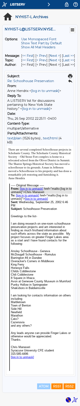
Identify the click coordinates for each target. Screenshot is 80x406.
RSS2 (69, 386)
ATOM (44, 386)
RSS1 (57, 386)
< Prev (41, 56)
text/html (50, 138)
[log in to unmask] (45, 91)
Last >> (68, 56)
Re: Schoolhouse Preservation (30, 81)
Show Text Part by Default (41, 43)
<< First (27, 56)
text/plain (14, 138)
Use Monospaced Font (38, 39)
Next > (55, 56)
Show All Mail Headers (38, 47)
